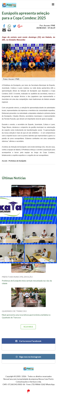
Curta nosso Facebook (30, 341)
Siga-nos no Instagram (30, 356)
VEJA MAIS (28, 327)
